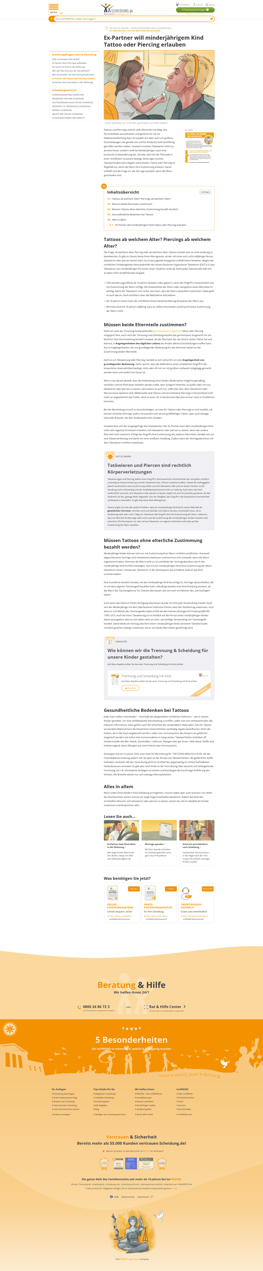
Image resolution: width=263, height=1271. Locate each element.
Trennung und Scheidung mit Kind (146, 676)
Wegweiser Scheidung (105, 1093)
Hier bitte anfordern (157, 916)
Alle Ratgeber (101, 1105)
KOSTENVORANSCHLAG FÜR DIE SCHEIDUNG (72, 102)
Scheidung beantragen (64, 1093)
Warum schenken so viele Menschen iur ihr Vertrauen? (135, 1151)
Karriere (182, 1105)
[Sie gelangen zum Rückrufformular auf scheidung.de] (186, 899)
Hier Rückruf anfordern (195, 916)
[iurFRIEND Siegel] (103, 1164)
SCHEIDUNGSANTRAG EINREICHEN (68, 95)
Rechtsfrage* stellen (146, 1105)
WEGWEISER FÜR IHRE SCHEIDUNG (68, 98)
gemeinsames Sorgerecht (167, 331)
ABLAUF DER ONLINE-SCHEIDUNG (67, 114)
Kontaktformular (144, 1097)
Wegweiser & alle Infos (195, 14)
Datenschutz (128, 1196)
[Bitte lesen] (61, 13)
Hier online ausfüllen (120, 916)
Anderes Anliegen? (62, 1114)
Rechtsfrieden (184, 1109)
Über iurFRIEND (185, 1093)
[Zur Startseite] (117, 8)
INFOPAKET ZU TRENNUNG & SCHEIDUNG (71, 106)
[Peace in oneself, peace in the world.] (9, 1029)
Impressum (143, 1196)
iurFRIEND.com (185, 1114)
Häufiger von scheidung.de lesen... (111, 1114)
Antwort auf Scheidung (64, 1101)
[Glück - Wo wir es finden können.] (151, 1196)
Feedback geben (144, 1109)
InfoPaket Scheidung (104, 1097)
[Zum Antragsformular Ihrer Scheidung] (112, 899)
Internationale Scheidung (65, 1105)
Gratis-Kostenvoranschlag (65, 1097)
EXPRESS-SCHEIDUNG (62, 110)
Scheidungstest (102, 1101)
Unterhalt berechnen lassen (66, 1109)
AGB (116, 1196)
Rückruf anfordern (145, 1101)
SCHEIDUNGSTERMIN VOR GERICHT (68, 118)
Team (180, 1101)
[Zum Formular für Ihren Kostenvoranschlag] (150, 899)
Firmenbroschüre (186, 1097)
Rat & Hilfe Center (145, 1114)
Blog (97, 1109)
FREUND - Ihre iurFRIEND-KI (149, 1093)
